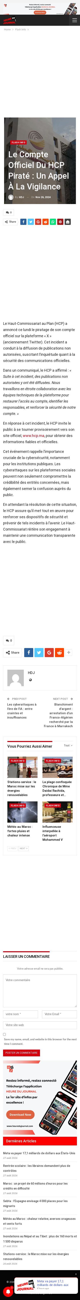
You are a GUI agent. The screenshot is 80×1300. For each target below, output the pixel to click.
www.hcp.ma (33, 435)
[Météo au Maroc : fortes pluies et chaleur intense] (22, 812)
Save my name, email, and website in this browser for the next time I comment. (40, 1041)
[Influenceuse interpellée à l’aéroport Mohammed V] (57, 812)
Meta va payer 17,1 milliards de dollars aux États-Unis (39, 1153)
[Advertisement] (40, 74)
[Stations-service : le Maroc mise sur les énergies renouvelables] (22, 767)
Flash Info (18, 142)
